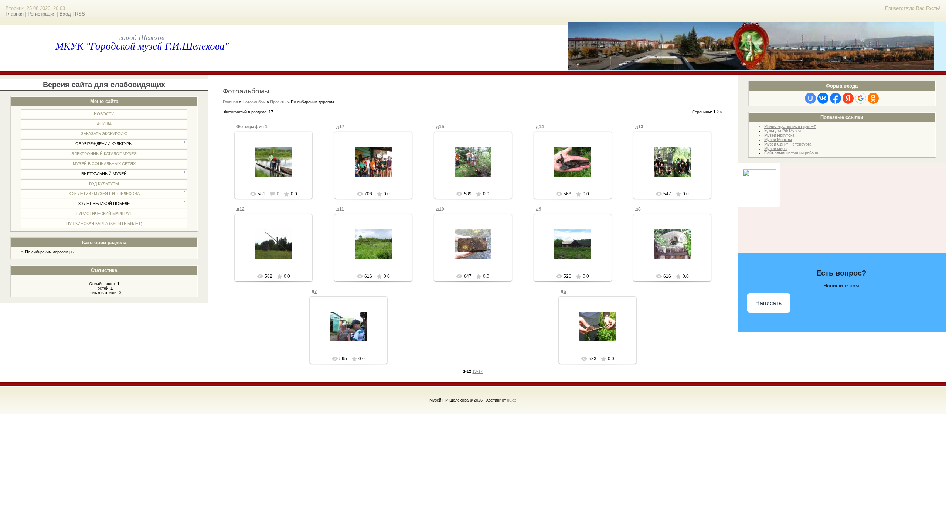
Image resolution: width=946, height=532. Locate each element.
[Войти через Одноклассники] (873, 98)
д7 (314, 291)
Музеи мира (775, 148)
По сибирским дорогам (46, 252)
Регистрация (41, 14)
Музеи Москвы (778, 139)
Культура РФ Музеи (782, 131)
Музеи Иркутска (779, 135)
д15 (440, 126)
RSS (80, 14)
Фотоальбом (254, 102)
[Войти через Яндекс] (848, 98)
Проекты (278, 102)
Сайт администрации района (791, 153)
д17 (340, 126)
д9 (538, 209)
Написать (768, 303)
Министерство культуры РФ (790, 126)
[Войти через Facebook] (835, 98)
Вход (65, 14)
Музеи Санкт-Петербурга (787, 144)
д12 (240, 209)
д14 (540, 126)
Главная (15, 14)
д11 (340, 209)
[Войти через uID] (810, 98)
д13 (639, 126)
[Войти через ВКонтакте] (822, 98)
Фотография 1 (252, 126)
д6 (563, 291)
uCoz (512, 400)
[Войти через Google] (860, 98)
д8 (638, 209)
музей (276, 178)
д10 (440, 209)
